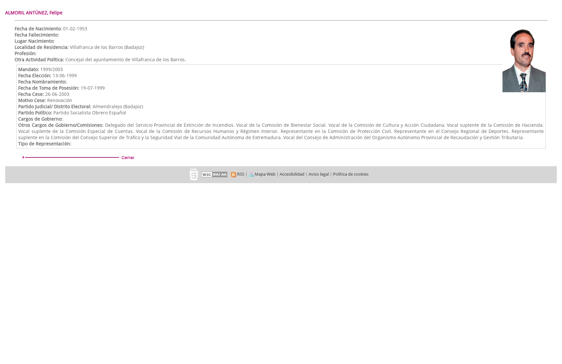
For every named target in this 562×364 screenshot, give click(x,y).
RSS (240, 174)
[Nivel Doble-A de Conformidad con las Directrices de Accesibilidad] (214, 174)
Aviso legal (319, 174)
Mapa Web (264, 174)
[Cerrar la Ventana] (78, 157)
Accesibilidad (292, 174)
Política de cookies (350, 174)
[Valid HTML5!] (193, 174)
